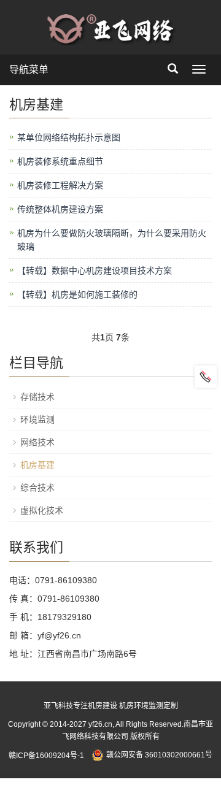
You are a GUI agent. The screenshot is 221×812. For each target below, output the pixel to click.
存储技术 (37, 397)
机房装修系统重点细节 (60, 161)
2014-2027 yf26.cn (80, 724)
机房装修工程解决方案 (60, 185)
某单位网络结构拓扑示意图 (68, 137)
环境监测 (37, 419)
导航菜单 (28, 69)
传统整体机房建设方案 (60, 209)
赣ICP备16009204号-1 (46, 755)
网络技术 (37, 442)
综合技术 (37, 487)
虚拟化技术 (41, 510)
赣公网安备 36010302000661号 (159, 755)
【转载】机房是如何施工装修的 (77, 294)
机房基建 (37, 465)
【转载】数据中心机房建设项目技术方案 (94, 270)
